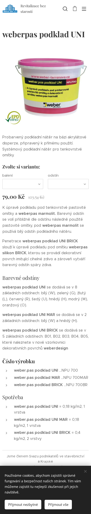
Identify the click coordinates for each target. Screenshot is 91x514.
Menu (84, 8)
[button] (65, 8)
